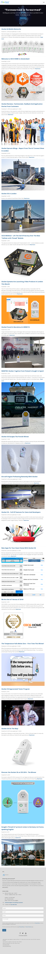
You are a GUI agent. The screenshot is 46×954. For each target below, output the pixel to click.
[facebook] (20, 933)
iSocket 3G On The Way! (9, 729)
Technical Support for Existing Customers (14, 902)
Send (4, 930)
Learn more (23, 18)
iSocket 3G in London (8, 194)
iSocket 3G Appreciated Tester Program (15, 689)
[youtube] (25, 933)
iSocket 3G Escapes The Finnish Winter (15, 437)
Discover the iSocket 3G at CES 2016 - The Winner (18, 772)
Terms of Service (28, 926)
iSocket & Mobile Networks (11, 29)
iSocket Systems (23, 935)
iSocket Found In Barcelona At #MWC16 (15, 327)
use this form (14, 904)
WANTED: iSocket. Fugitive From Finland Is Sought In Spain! (22, 371)
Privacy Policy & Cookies (6, 944)
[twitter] (23, 933)
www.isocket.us (5, 887)
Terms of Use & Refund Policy (7, 946)
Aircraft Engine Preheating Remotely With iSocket (19, 477)
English (6, 874)
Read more (37, 68)
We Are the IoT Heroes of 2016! (12, 599)
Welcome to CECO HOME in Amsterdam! (15, 59)
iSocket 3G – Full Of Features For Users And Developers (20, 512)
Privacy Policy (37, 923)
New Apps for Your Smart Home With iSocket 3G (18, 548)
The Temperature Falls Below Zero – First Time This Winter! (22, 644)
